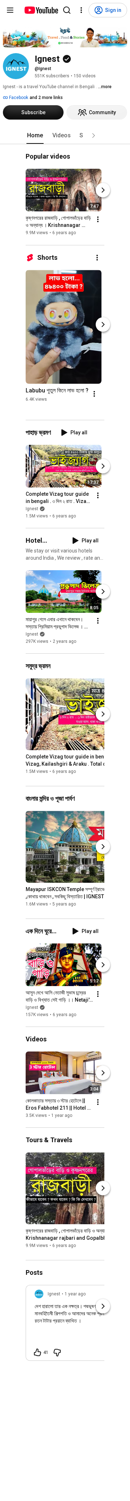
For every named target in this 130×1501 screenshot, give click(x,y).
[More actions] (98, 219)
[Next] (103, 190)
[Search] (66, 10)
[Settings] (81, 10)
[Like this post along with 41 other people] (37, 1352)
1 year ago (75, 1293)
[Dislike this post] (57, 1352)
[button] (93, 135)
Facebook (18, 97)
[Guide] (10, 10)
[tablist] (65, 135)
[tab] (35, 135)
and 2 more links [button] (46, 97)
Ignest (32, 508)
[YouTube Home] (41, 10)
